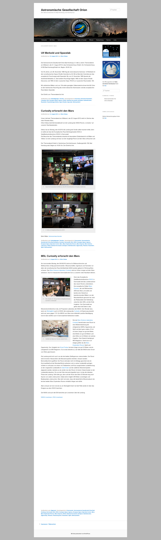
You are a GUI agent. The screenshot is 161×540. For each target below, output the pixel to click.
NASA (64, 100)
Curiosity (61, 242)
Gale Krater (65, 368)
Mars (61, 244)
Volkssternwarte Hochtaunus (65, 40)
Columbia (43, 100)
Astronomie (78, 240)
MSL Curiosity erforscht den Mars (60, 256)
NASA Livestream (46, 397)
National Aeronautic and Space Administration (79, 100)
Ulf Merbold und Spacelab (56, 52)
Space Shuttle (63, 102)
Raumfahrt (44, 102)
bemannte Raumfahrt (86, 98)
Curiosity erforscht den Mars (57, 110)
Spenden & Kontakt (81, 40)
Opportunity (79, 245)
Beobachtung (99, 40)
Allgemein (53, 510)
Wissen (91, 40)
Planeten (85, 245)
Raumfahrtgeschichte (53, 102)
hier (105, 85)
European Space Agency (56, 100)
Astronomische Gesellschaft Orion (64, 10)
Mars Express (80, 244)
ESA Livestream (58, 397)
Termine (108, 40)
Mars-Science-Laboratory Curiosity (60, 270)
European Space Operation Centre (50, 244)
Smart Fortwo (64, 347)
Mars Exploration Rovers (69, 244)
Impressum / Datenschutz (48, 524)
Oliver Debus (64, 56)
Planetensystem (57, 515)
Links (115, 40)
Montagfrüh (50, 311)
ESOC (75, 242)
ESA (48, 100)
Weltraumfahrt (76, 102)
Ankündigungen (55, 98)
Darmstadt (67, 242)
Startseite (44, 40)
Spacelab (69, 102)
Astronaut (77, 98)
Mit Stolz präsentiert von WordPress (80, 533)
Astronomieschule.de (55, 236)
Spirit (42, 247)
